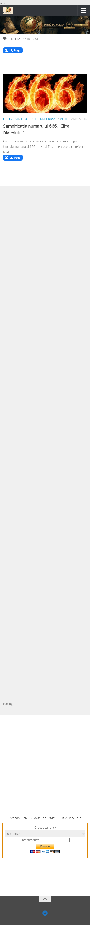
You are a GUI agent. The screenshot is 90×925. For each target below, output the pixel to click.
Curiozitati (11, 119)
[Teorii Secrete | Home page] (10, 10)
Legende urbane (45, 119)
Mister (64, 119)
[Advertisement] (45, 258)
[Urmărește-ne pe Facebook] (45, 913)
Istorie (26, 119)
